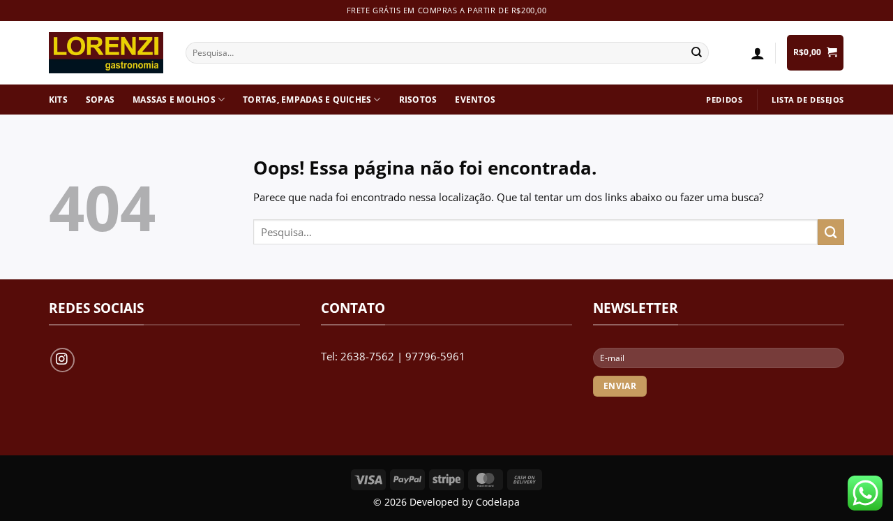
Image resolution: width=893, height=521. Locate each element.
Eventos (475, 99)
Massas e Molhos (174, 99)
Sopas (100, 99)
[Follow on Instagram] (62, 360)
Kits (58, 99)
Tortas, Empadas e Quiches (307, 99)
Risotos (418, 99)
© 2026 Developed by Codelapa (446, 502)
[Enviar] (697, 53)
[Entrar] (758, 53)
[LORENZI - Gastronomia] (107, 53)
